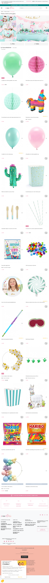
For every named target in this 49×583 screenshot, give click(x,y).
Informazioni (5, 3)
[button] (2, 581)
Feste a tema (6, 11)
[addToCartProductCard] (21, 84)
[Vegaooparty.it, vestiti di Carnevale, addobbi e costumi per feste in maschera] (9, 7)
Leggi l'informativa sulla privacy (7, 573)
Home (2, 11)
